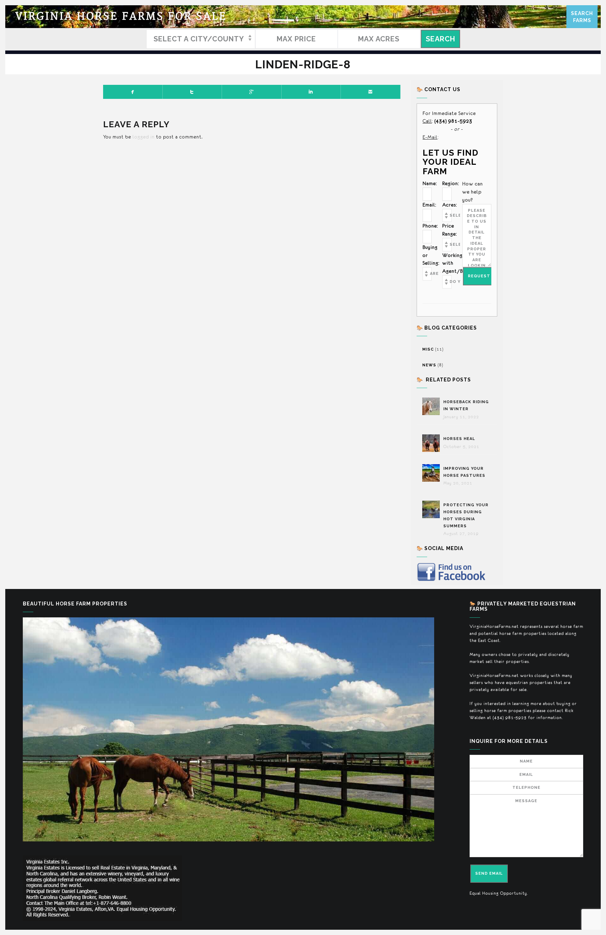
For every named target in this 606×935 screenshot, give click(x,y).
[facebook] (133, 92)
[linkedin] (311, 92)
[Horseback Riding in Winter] (432, 406)
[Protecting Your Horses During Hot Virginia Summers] (432, 509)
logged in (144, 137)
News (429, 365)
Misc (428, 349)
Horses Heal (460, 438)
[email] (370, 92)
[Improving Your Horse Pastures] (432, 473)
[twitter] (192, 92)
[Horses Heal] (432, 443)
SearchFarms (582, 17)
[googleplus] (252, 92)
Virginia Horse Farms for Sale (121, 17)
